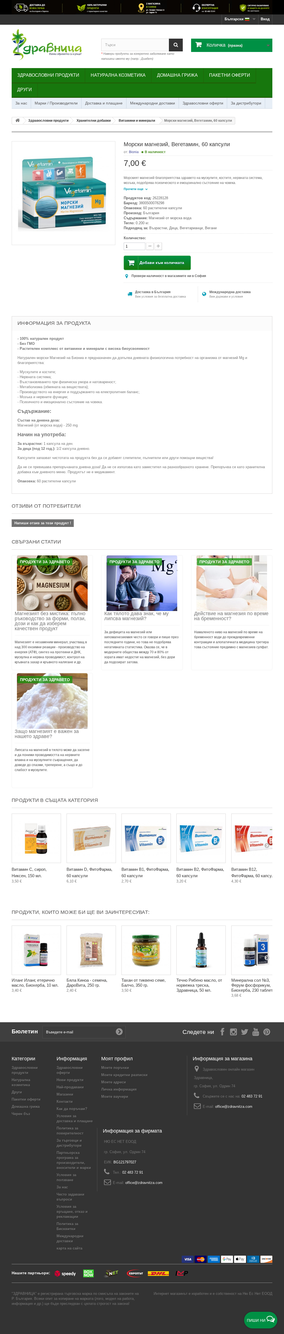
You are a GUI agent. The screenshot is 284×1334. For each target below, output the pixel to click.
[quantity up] (150, 246)
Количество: (135, 238)
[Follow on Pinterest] (266, 1031)
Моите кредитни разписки (124, 1075)
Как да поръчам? (72, 1109)
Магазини (65, 1094)
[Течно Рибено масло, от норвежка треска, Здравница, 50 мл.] (201, 950)
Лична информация (119, 1089)
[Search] (176, 45)
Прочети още (134, 189)
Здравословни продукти (48, 75)
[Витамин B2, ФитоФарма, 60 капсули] (201, 838)
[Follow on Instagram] (233, 1031)
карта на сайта (69, 1248)
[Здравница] (142, 7)
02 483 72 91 (252, 1096)
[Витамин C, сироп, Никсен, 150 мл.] (36, 838)
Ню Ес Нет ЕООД (257, 1293)
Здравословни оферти (202, 103)
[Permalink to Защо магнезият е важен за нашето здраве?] (52, 701)
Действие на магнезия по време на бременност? (231, 616)
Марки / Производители (56, 103)
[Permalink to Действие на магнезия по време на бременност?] (231, 583)
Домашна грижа (177, 75)
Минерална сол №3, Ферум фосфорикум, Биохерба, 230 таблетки (254, 985)
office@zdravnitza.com (233, 1106)
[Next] (267, 845)
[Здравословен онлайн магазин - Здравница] (52, 45)
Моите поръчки (115, 1068)
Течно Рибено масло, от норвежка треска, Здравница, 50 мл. (199, 985)
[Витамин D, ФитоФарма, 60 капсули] (91, 838)
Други (24, 89)
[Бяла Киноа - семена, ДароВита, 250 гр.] (91, 950)
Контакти (65, 1101)
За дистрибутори (246, 103)
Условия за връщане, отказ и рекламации (72, 1212)
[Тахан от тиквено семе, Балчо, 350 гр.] (146, 950)
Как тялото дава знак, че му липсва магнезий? (136, 616)
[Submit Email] (119, 1032)
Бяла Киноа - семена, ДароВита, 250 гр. (87, 983)
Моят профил (117, 1058)
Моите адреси (113, 1082)
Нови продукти (70, 1080)
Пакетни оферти (229, 75)
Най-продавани (70, 1087)
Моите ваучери (114, 1096)
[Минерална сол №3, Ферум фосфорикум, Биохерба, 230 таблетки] (256, 950)
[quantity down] (158, 246)
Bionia (134, 152)
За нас (21, 103)
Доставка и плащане (104, 103)
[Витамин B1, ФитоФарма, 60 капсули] (146, 838)
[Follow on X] (244, 1031)
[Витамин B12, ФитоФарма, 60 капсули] (256, 838)
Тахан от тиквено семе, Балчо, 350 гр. (143, 983)
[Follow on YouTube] (255, 1031)
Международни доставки (152, 103)
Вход (265, 19)
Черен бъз (21, 1114)
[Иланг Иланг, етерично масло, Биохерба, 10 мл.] (36, 950)
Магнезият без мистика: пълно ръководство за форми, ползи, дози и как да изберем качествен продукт (50, 621)
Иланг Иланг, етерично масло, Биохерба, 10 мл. (35, 983)
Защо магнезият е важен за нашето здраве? (47, 734)
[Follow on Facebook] (222, 1031)
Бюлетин (25, 1031)
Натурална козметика (118, 75)
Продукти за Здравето (45, 562)
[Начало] (17, 120)
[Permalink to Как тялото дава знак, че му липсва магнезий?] (142, 583)
